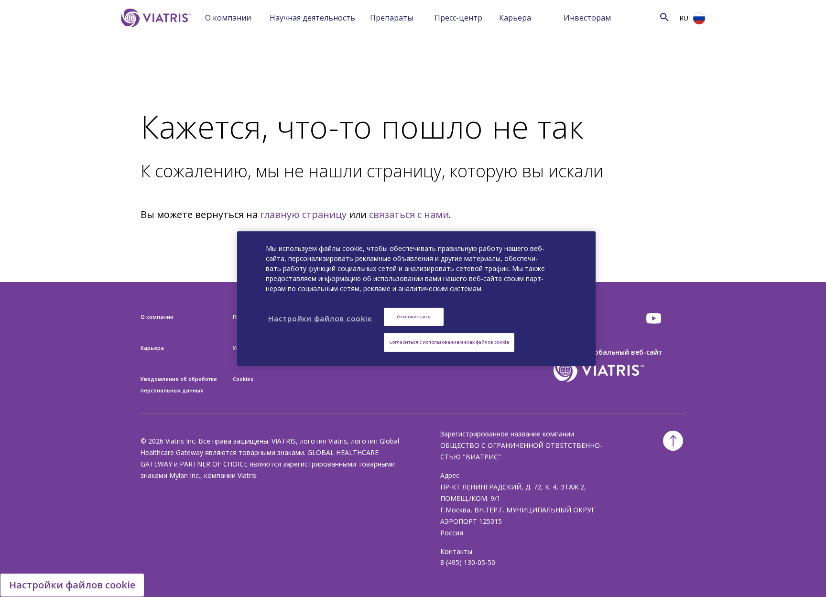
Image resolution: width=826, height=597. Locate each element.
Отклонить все (414, 316)
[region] (416, 298)
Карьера (515, 17)
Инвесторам (587, 17)
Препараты (391, 17)
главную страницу (303, 214)
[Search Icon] (664, 17)
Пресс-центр (458, 17)
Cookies (243, 378)
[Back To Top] (673, 440)
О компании (228, 17)
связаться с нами (409, 214)
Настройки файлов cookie (72, 584)
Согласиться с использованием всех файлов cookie (449, 342)
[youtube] (654, 318)
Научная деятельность (312, 17)
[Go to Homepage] (154, 32)
